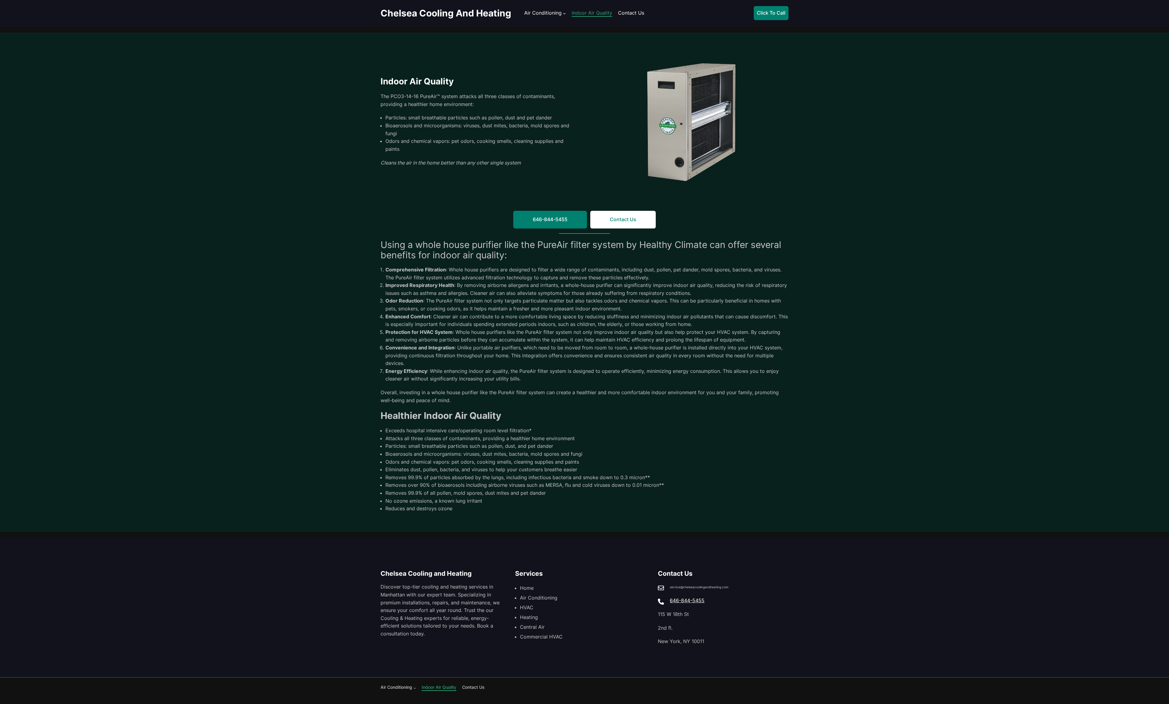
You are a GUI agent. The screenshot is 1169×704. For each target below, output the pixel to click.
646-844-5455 (687, 600)
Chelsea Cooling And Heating (446, 13)
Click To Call (771, 13)
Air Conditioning (543, 13)
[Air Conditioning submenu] (564, 13)
